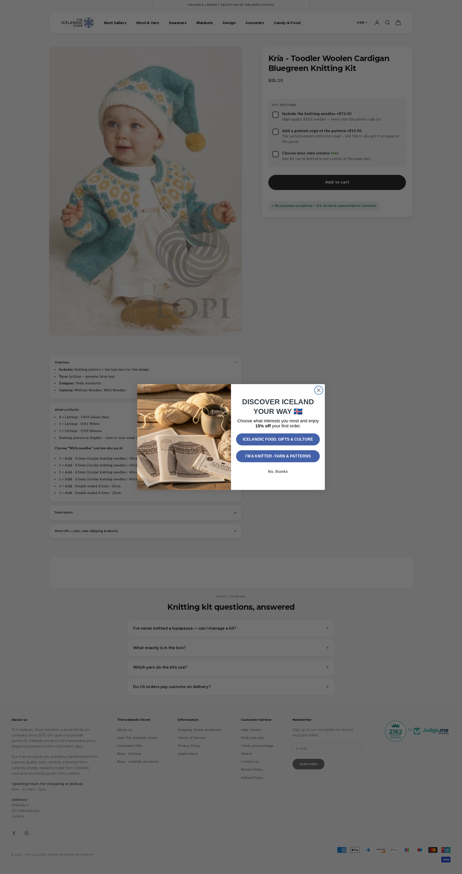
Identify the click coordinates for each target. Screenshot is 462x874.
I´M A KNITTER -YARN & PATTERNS (278, 456)
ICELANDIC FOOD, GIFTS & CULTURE (278, 439)
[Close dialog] (318, 390)
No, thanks (278, 471)
